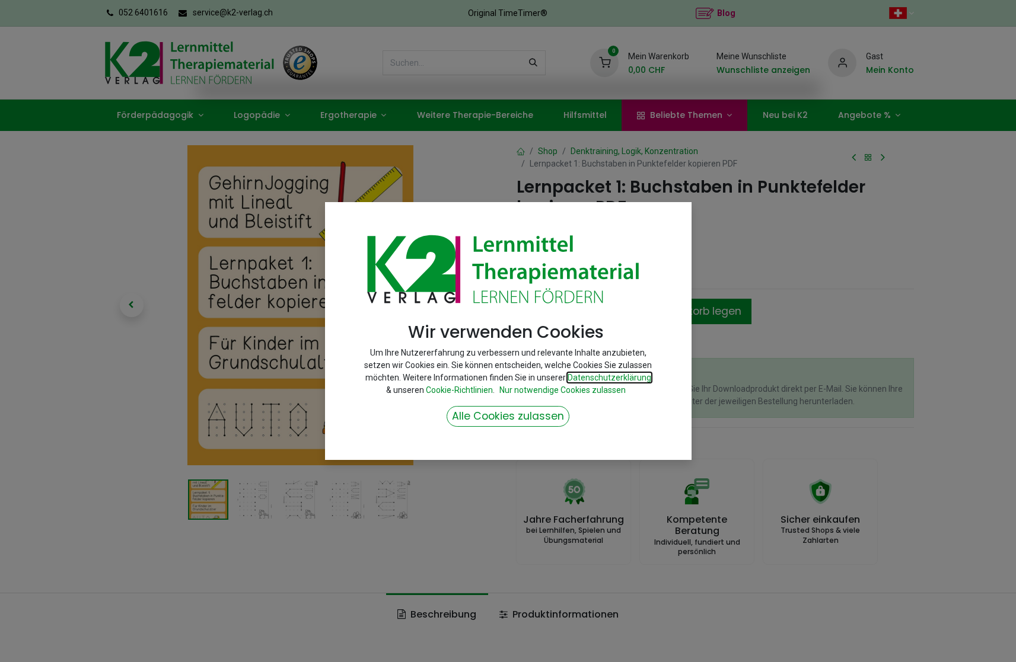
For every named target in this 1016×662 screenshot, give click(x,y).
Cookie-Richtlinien (459, 390)
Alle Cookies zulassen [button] (508, 416)
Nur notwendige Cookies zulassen (562, 390)
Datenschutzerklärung (609, 377)
